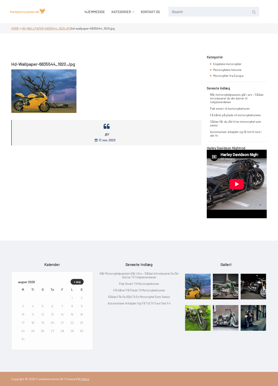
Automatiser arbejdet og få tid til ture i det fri (235, 133)
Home (15, 28)
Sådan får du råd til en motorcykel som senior (235, 123)
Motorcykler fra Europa (228, 75)
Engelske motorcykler (227, 64)
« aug (77, 282)
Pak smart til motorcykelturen (230, 108)
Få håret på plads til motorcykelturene (235, 115)
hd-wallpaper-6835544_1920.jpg (46, 28)
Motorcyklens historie (227, 70)
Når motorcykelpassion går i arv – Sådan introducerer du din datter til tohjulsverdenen (236, 98)
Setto (85, 379)
